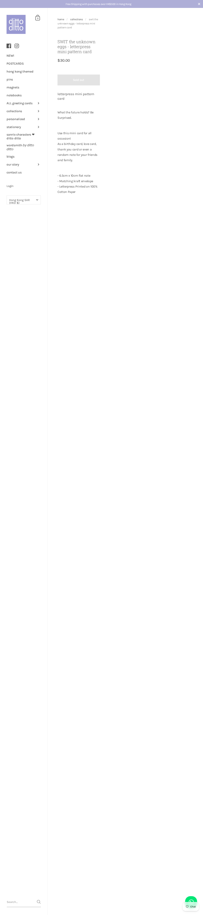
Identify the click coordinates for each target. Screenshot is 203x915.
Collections (76, 19)
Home (60, 19)
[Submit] (39, 902)
